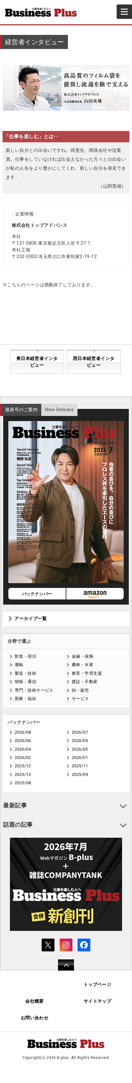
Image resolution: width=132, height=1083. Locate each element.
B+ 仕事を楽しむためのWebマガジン (43, 12)
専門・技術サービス (34, 690)
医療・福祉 (25, 698)
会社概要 (34, 1001)
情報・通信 (25, 681)
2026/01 (80, 757)
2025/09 (80, 774)
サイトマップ (97, 1001)
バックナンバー (37, 593)
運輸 (19, 664)
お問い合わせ (35, 1018)
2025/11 (80, 765)
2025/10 (23, 774)
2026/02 (23, 757)
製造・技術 (25, 673)
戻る (62, 969)
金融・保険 (82, 656)
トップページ (97, 984)
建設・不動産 (85, 681)
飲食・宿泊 (25, 656)
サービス (80, 698)
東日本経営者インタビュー (37, 362)
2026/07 (80, 732)
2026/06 (23, 740)
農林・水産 (82, 664)
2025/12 (23, 765)
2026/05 (80, 740)
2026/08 (23, 732)
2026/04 (23, 749)
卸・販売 (80, 690)
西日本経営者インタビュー (94, 362)
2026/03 (80, 749)
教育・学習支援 (87, 673)
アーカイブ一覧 (30, 618)
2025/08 (23, 782)
